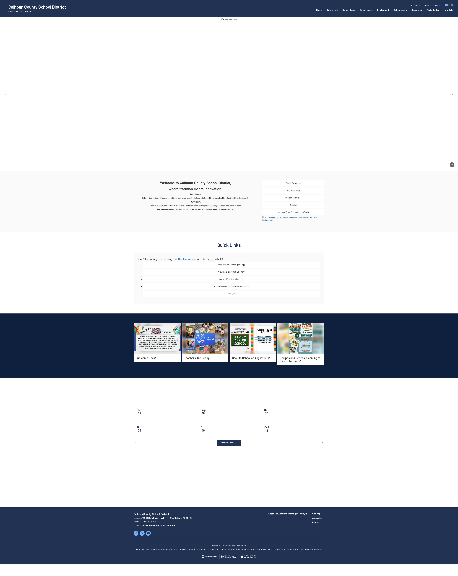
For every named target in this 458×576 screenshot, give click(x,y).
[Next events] (322, 442)
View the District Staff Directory (231, 271)
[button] (415, 5)
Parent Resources (293, 183)
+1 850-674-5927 (149, 521)
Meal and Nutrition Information (231, 279)
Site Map (316, 513)
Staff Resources (293, 190)
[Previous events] (136, 442)
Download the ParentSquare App (231, 264)
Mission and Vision (293, 197)
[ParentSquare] (209, 556)
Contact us (184, 259)
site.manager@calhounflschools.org (157, 525)
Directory (293, 205)
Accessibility (318, 518)
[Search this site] (452, 5)
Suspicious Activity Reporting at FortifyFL (287, 513)
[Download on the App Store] (248, 556)
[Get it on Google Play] (228, 556)
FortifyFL (231, 293)
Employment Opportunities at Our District (231, 286)
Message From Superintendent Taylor (293, 212)
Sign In (315, 522)
